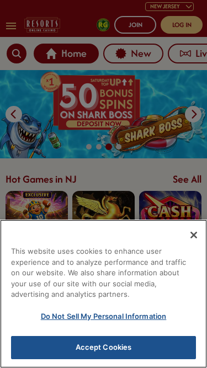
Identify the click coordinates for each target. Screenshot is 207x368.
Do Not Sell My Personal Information (104, 316)
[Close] (194, 235)
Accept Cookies (104, 347)
